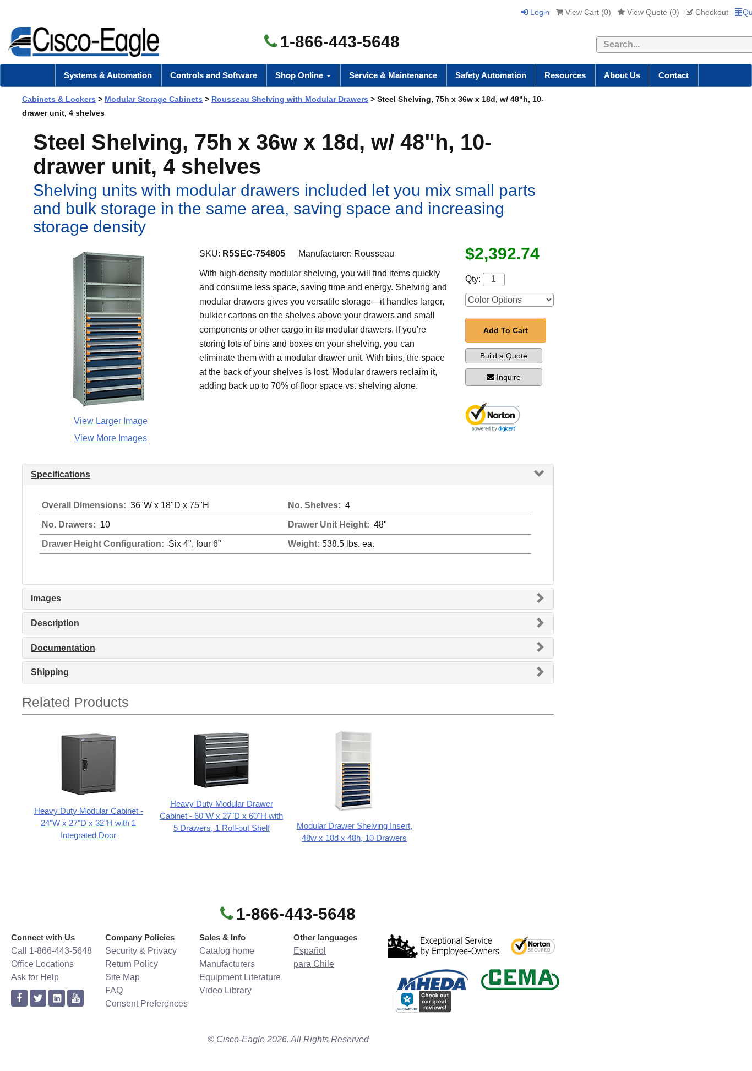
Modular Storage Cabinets (154, 99)
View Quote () (652, 12)
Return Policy (131, 964)
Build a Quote (503, 355)
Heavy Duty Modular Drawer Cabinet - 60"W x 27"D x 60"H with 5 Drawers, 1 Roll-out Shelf (221, 816)
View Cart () (587, 12)
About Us (622, 75)
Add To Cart (505, 330)
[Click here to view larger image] (110, 329)
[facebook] (19, 998)
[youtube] (75, 998)
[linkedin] (56, 998)
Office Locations (42, 964)
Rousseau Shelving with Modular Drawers (289, 99)
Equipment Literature (240, 977)
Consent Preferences (146, 1003)
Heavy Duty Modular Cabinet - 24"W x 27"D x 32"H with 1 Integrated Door (88, 823)
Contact (673, 75)
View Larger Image (111, 421)
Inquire (509, 377)
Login (538, 12)
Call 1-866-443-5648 (51, 950)
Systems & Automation (108, 75)
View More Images (110, 438)
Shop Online (300, 75)
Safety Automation (490, 75)
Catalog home (226, 950)
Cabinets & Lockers (59, 99)
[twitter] (38, 998)
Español (309, 950)
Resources (565, 75)
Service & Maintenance (393, 75)
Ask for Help (35, 977)
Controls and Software (213, 75)
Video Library (225, 990)
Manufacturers (227, 964)
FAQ (114, 990)
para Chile (313, 964)
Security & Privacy (141, 950)
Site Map (122, 977)
